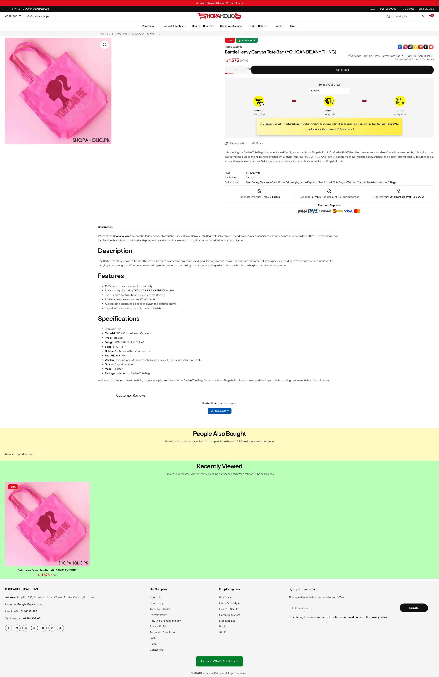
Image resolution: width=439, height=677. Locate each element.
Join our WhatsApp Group (219, 661)
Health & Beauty (229, 609)
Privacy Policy (158, 626)
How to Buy (157, 603)
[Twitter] (25, 628)
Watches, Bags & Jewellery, (362, 182)
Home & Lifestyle (229, 603)
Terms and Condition (162, 632)
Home (101, 33)
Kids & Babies (227, 620)
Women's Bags (387, 182)
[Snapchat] (60, 628)
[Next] (55, 9)
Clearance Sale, (268, 182)
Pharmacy (225, 597)
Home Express (233, 46)
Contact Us (156, 649)
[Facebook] (8, 628)
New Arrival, (325, 182)
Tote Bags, (339, 182)
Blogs (153, 643)
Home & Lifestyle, (288, 182)
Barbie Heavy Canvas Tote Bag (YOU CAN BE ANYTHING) (47, 570)
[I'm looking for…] (388, 16)
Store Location (426, 8)
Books (223, 626)
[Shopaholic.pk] (219, 16)
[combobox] (401, 16)
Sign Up (413, 608)
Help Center (408, 8)
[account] (423, 16)
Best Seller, (252, 182)
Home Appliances (229, 614)
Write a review (220, 411)
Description (105, 227)
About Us (155, 597)
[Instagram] (17, 628)
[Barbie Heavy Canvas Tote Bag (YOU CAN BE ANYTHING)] (47, 524)
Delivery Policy (158, 614)
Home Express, (308, 182)
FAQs (372, 8)
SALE (222, 632)
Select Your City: (329, 84)
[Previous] (7, 9)
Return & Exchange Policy (165, 620)
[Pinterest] (51, 628)
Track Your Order (388, 8)
